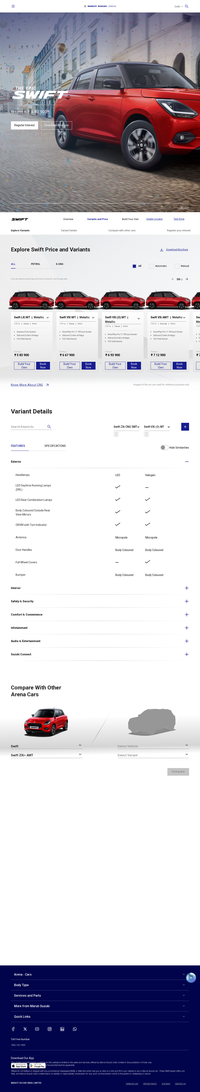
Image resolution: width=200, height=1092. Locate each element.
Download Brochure (57, 125)
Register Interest (24, 125)
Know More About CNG (27, 385)
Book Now (43, 365)
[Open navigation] (13, 6)
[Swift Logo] (22, 219)
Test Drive (179, 219)
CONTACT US (180, 1084)
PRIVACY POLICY (150, 1084)
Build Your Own (24, 365)
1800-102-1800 (18, 1045)
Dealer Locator (154, 219)
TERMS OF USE (132, 1084)
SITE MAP (166, 1084)
